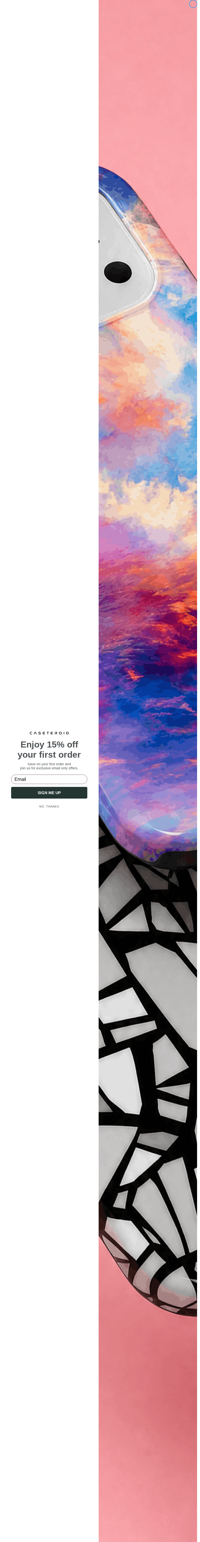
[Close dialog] (193, 4)
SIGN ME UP (49, 793)
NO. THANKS (49, 806)
